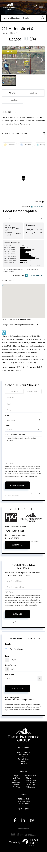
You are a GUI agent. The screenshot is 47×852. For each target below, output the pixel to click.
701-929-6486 (15, 530)
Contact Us (14, 391)
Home (4, 367)
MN (18, 367)
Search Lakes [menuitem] (23, 754)
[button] (42, 18)
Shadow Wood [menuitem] (31, 782)
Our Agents (35, 541)
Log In (20, 809)
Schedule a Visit (32, 391)
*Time (7, 425)
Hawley (32, 367)
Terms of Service (12, 495)
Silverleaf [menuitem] (16, 785)
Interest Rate (9, 674)
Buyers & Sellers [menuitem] (23, 759)
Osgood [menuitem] (16, 780)
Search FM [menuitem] (23, 757)
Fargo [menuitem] (16, 776)
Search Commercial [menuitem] (23, 752)
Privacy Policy (33, 476)
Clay (24, 367)
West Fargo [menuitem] (31, 785)
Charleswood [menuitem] (30, 778)
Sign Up (26, 809)
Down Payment (10, 665)
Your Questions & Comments (15, 434)
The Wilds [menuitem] (16, 787)
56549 (39, 367)
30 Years (10, 649)
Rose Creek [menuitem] (16, 782)
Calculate (17, 688)
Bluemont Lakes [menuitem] (30, 776)
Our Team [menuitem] (23, 764)
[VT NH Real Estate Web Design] (23, 842)
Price (7, 656)
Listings (12, 367)
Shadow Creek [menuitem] (31, 780)
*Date (7, 416)
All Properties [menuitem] (30, 787)
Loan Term (8, 644)
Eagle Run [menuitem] (16, 778)
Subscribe (17, 614)
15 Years (20, 649)
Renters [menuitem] (23, 761)
